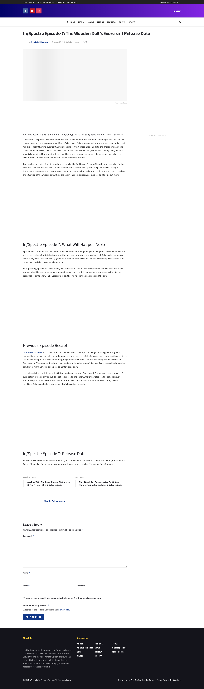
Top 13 (122, 22)
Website (81, 585)
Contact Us (41, 2)
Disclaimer (50, 2)
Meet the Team (72, 2)
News (81, 22)
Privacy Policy (60, 2)
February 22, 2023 (58, 42)
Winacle (68, 680)
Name (26, 573)
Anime (91, 22)
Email (26, 585)
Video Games (118, 651)
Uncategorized (119, 647)
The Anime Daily (34, 680)
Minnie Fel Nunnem (39, 42)
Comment (28, 536)
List (79, 651)
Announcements (85, 647)
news (77, 42)
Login (178, 11)
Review (132, 22)
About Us (32, 2)
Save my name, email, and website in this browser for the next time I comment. (64, 598)
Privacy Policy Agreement (36, 605)
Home (25, 2)
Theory (98, 655)
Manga (100, 22)
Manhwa (111, 22)
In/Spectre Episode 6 (33, 352)
